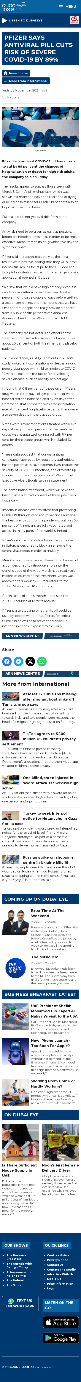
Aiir (26, 1367)
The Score (14, 1285)
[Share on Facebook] (7, 661)
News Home (18, 73)
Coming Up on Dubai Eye (36, 899)
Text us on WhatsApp (20, 1303)
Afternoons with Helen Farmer (18, 1274)
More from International (28, 81)
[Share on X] (30, 661)
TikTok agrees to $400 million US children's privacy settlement (39, 739)
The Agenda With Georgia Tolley (19, 1265)
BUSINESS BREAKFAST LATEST (40, 994)
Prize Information (60, 1283)
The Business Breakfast (16, 1257)
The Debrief (15, 1280)
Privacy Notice (57, 1260)
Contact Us (55, 1264)
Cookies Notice (58, 1255)
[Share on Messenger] (18, 661)
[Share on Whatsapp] (42, 661)
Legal (51, 1288)
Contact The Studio (61, 1269)
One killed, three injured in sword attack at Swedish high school (40, 783)
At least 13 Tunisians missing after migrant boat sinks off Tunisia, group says (39, 699)
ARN (15, 1367)
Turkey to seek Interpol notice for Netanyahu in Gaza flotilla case (39, 818)
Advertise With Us (60, 1274)
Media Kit (54, 1279)
